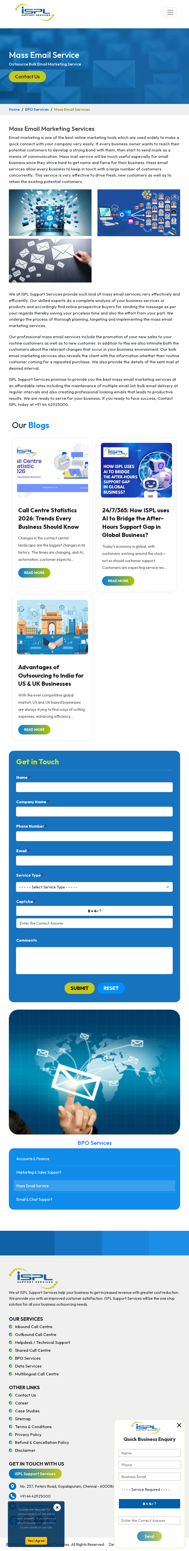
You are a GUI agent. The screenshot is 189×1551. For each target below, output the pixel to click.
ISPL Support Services (35, 1473)
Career (22, 1402)
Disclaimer (25, 1450)
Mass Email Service (32, 1185)
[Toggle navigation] (170, 12)
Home (14, 109)
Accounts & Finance (32, 1158)
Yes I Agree (36, 1540)
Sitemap (23, 1418)
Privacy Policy (28, 1434)
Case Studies (27, 1410)
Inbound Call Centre (33, 1326)
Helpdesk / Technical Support (42, 1342)
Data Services (28, 1365)
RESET (111, 988)
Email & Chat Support (34, 1199)
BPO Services (37, 109)
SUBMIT (80, 988)
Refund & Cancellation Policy (42, 1442)
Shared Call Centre (33, 1350)
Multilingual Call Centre (37, 1373)
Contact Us (27, 76)
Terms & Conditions (33, 1426)
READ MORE (34, 572)
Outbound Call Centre (35, 1334)
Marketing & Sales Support (38, 1172)
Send (149, 1536)
